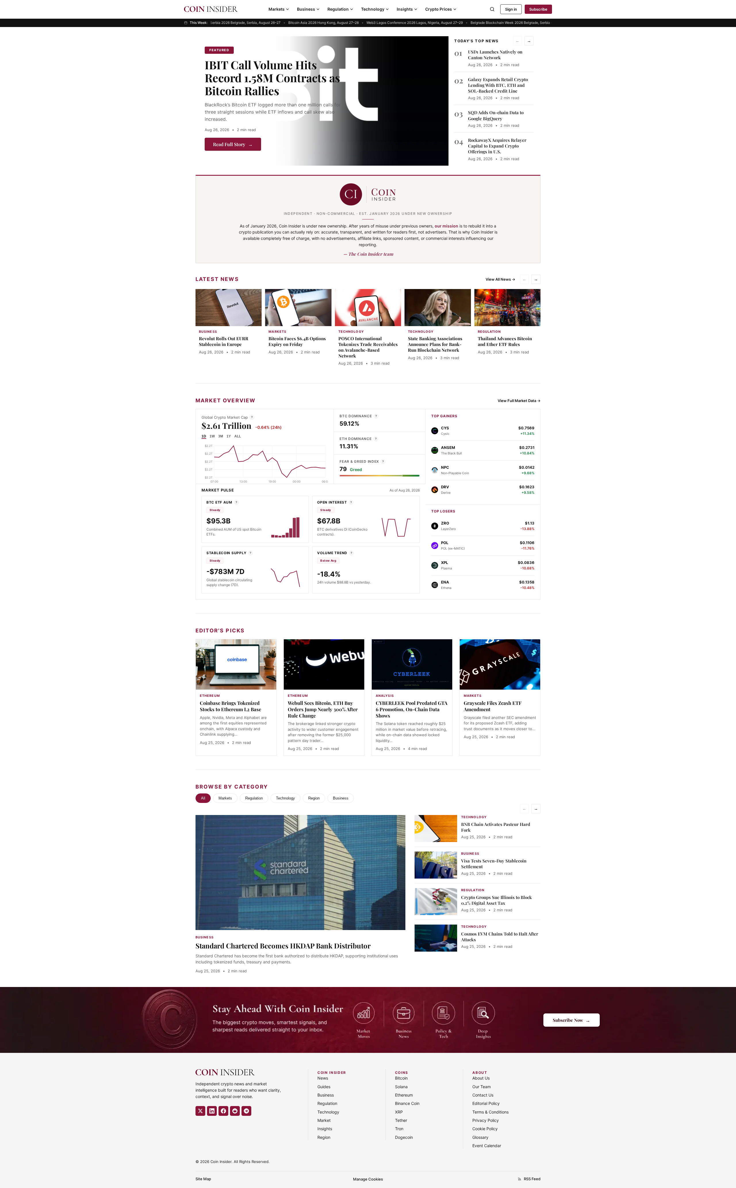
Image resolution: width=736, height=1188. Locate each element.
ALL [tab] (237, 436)
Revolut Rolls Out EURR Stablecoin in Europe (223, 341)
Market (324, 1120)
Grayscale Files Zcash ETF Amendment (493, 706)
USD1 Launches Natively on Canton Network (495, 54)
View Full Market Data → (519, 400)
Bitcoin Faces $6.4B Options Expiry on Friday (297, 341)
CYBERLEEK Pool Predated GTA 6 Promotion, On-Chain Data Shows (411, 709)
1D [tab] (204, 436)
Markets (277, 9)
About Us (481, 1078)
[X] (200, 1111)
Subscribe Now (571, 1020)
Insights (405, 9)
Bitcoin (401, 1078)
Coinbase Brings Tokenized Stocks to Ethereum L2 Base (230, 706)
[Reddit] (235, 1111)
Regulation (338, 9)
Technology (372, 9)
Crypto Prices (438, 9)
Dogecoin (404, 1137)
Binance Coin (407, 1103)
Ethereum (404, 1095)
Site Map (203, 1178)
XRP (399, 1111)
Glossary (480, 1137)
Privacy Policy (485, 1120)
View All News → (500, 279)
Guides (323, 1086)
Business (306, 9)
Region (314, 798)
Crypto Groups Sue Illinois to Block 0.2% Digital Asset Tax (496, 900)
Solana (401, 1086)
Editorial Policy (486, 1103)
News (322, 1078)
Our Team (481, 1086)
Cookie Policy (485, 1128)
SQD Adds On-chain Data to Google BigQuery (496, 115)
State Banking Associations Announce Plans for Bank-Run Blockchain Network (435, 344)
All (203, 798)
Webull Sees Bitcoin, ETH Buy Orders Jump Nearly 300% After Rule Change (323, 709)
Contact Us (482, 1095)
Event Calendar (486, 1145)
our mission (446, 225)
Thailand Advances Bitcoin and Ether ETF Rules (505, 341)
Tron (399, 1128)
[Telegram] (246, 1111)
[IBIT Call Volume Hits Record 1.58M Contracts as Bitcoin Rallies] (359, 101)
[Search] (492, 9)
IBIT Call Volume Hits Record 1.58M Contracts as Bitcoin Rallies (272, 77)
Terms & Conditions (490, 1111)
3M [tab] (220, 436)
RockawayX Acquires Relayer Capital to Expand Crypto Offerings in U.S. (497, 146)
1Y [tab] (229, 436)
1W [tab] (212, 436)
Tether (401, 1120)
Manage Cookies (368, 1179)
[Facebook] (223, 1111)
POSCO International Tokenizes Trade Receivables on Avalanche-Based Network (368, 347)
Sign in (511, 9)
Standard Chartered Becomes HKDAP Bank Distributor (283, 945)
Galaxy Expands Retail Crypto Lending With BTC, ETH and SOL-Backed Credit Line (498, 85)
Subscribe (538, 9)
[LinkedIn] (212, 1111)
